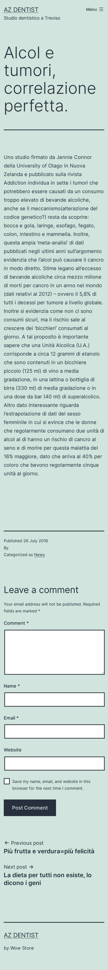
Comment (16, 623)
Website (13, 749)
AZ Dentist (21, 9)
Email (11, 718)
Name (12, 686)
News (39, 554)
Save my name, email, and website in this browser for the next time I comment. (51, 785)
